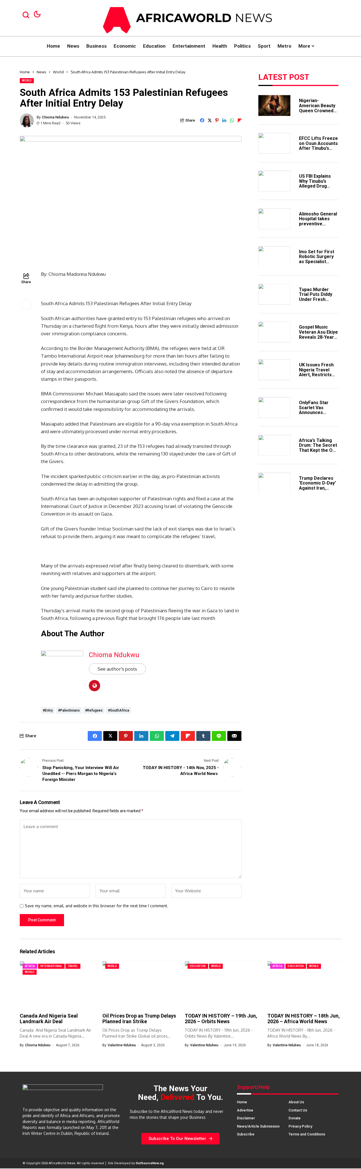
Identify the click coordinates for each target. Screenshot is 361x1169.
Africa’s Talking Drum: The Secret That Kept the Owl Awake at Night (318, 447)
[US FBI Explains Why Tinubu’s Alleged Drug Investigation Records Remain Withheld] (274, 181)
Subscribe (245, 1134)
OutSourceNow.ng (150, 1163)
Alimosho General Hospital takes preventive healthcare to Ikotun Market (318, 223)
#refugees (94, 710)
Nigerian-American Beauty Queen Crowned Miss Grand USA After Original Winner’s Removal (318, 113)
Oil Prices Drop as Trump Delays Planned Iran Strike (139, 1018)
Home (25, 72)
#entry (48, 710)
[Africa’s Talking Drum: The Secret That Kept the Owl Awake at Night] (274, 445)
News (41, 72)
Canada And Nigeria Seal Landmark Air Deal (49, 1018)
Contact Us (298, 1110)
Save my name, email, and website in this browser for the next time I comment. (96, 906)
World (58, 72)
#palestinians (69, 710)
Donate (295, 1118)
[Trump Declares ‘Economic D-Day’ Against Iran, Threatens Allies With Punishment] (274, 483)
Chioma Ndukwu (55, 117)
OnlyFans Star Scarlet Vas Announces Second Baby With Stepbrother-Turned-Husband (318, 415)
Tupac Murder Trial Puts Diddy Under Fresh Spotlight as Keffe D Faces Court (318, 299)
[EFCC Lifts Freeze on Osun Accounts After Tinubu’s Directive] (274, 143)
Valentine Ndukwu (122, 1045)
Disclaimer (246, 1118)
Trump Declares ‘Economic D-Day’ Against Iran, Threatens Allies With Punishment (317, 487)
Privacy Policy (300, 1126)
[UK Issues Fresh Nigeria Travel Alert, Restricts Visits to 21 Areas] (274, 369)
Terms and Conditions (307, 1134)
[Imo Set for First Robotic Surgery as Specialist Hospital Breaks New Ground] (274, 256)
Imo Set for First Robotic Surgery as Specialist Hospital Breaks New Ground (316, 261)
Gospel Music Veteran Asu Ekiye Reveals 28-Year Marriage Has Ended (318, 336)
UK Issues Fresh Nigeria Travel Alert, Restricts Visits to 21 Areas (318, 372)
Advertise (245, 1110)
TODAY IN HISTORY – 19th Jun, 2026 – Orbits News (221, 1018)
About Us (296, 1102)
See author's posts (117, 669)
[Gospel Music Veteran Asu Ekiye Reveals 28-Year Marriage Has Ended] (274, 332)
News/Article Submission (258, 1126)
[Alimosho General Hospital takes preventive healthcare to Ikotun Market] (274, 218)
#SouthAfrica (118, 710)
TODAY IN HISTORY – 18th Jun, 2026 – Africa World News (303, 1018)
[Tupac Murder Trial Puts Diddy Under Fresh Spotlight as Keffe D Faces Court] (274, 294)
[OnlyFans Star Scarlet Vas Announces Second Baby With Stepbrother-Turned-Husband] (274, 407)
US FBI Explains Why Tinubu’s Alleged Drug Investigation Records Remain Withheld (316, 188)
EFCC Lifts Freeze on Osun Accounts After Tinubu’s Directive (318, 146)
